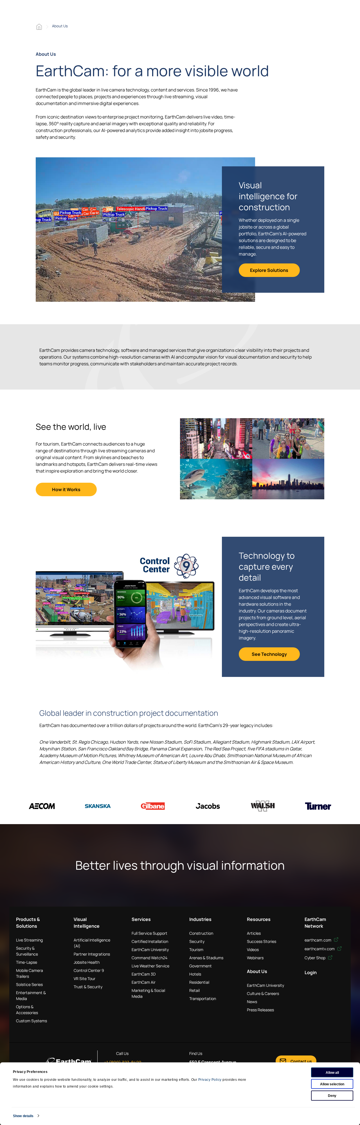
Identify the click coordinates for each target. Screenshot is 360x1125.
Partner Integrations (92, 954)
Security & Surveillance (27, 951)
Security (196, 941)
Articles (254, 933)
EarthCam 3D (144, 974)
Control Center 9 (89, 970)
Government (200, 966)
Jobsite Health (87, 962)
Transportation (202, 998)
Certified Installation (150, 941)
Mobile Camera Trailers (29, 973)
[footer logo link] (69, 1061)
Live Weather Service (150, 966)
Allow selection (332, 1084)
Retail (194, 990)
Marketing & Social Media (148, 993)
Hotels (195, 974)
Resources (259, 919)
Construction (201, 933)
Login (311, 972)
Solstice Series (29, 984)
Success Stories (261, 941)
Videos (253, 949)
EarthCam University (150, 949)
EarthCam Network (315, 922)
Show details (23, 1116)
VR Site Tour (84, 978)
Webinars (255, 957)
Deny (332, 1095)
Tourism (196, 949)
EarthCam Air (144, 982)
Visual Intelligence (87, 922)
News (252, 1001)
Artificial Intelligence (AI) (92, 943)
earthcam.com (318, 940)
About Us (257, 971)
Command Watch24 (149, 957)
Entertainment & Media (31, 995)
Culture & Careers (263, 993)
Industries (200, 919)
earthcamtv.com (320, 948)
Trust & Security (88, 986)
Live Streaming (29, 940)
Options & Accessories (27, 1009)
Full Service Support (149, 933)
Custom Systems (31, 1020)
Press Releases (260, 1009)
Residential (199, 982)
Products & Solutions (28, 922)
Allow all (332, 1072)
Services (141, 919)
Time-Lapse (26, 962)
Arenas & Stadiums (206, 957)
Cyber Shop (315, 957)
